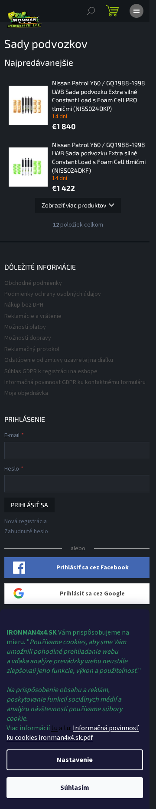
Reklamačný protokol (31, 349)
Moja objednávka (26, 393)
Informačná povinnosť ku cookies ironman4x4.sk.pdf (72, 732)
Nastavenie (75, 760)
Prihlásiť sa (29, 504)
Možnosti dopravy (27, 338)
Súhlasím (74, 787)
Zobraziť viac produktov (74, 205)
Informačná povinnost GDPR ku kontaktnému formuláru (75, 382)
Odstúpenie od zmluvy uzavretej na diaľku (58, 360)
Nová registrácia (25, 522)
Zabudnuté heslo (26, 532)
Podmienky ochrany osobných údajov (52, 294)
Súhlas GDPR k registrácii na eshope (51, 371)
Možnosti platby (25, 327)
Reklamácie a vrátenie (33, 316)
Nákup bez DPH (23, 305)
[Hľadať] (91, 11)
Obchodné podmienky (33, 283)
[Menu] (136, 11)
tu (54, 728)
